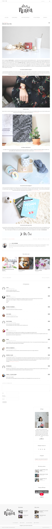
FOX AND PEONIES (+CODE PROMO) (44, 470)
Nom (3, 393)
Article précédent (6, 277)
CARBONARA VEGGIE (42, 515)
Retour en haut (46, 527)
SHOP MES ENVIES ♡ (25, 17)
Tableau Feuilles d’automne (39, 150)
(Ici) (45, 63)
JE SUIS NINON (37, 17)
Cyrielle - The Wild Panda (11, 374)
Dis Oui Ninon (15, 243)
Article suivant (46, 277)
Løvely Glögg (42, 74)
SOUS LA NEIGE (25, 510)
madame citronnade (10, 306)
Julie (7, 329)
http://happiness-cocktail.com (14, 361)
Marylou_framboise (10, 347)
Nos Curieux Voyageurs (36, 190)
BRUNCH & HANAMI (38, 270)
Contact (45, 17)
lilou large (8, 314)
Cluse (7, 287)
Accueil (6, 17)
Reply (49, 287)
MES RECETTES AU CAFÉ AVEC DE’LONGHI (43, 511)
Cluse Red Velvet (36, 112)
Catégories (14, 17)
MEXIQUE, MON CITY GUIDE (44, 474)
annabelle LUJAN (9, 355)
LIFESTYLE (6, 22)
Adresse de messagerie (4, 396)
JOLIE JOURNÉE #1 (22, 270)
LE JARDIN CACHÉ (25, 515)
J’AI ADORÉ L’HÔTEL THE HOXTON (43, 479)
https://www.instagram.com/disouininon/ (41, 460)
